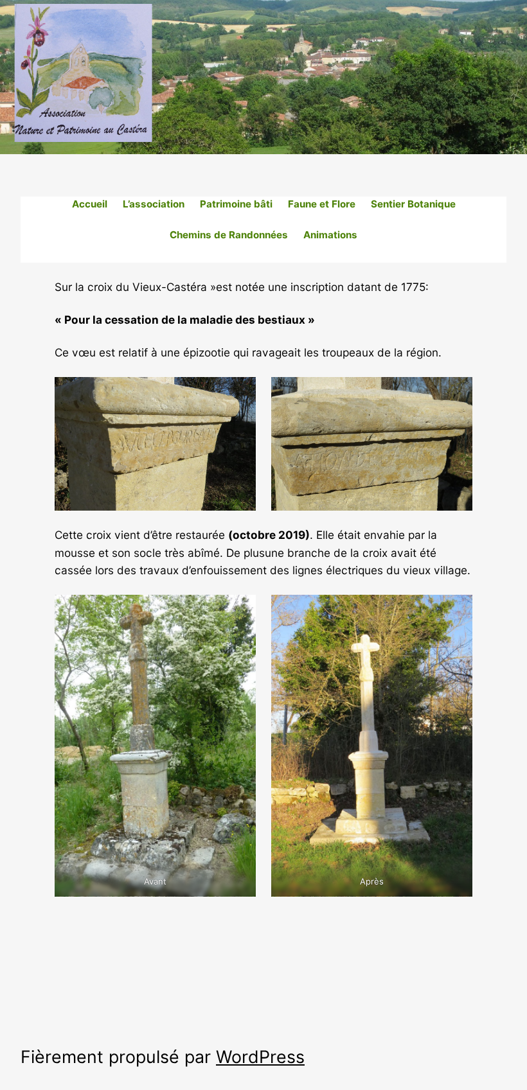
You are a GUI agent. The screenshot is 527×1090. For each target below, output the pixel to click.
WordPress (260, 1056)
